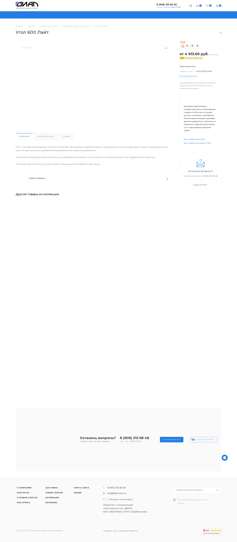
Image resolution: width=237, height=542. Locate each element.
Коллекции (52, 497)
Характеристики (46, 136)
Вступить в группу (205, 440)
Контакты (23, 492)
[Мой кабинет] (191, 6)
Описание (24, 136)
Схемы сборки (37, 178)
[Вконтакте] (224, 535)
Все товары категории (194, 139)
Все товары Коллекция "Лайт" (198, 143)
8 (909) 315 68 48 (166, 4)
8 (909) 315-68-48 (210, 176)
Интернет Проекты (128, 531)
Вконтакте (152, 6)
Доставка (51, 488)
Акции (77, 492)
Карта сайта (81, 488)
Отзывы (66, 136)
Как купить (23, 502)
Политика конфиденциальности (193, 500)
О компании (24, 488)
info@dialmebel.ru (116, 493)
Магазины (51, 502)
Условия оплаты (27, 497)
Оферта (181, 503)
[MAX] (224, 528)
